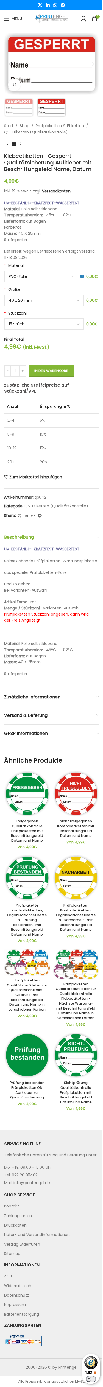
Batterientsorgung (21, 1314)
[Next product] (20, 144)
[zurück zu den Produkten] (14, 144)
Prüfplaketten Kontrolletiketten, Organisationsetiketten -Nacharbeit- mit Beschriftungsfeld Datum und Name (76, 917)
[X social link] (40, 5)
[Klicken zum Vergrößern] (14, 85)
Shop (24, 125)
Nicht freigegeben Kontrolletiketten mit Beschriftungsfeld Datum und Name (75, 828)
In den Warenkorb (51, 370)
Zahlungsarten (18, 1215)
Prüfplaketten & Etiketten (60, 125)
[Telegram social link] (63, 5)
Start (8, 125)
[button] (9, 63)
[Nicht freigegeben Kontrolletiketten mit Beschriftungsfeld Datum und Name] (76, 794)
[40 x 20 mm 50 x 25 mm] (44, 300)
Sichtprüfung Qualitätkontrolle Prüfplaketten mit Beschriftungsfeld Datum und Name (76, 1092)
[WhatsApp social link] (55, 5)
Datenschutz (16, 1295)
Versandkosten (56, 191)
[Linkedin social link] (47, 5)
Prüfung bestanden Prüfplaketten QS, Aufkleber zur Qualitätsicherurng (27, 1090)
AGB (8, 1276)
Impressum (15, 1305)
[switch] (91, 1379)
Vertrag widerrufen (22, 1244)
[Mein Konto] (83, 18)
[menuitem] (51, 1206)
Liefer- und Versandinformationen (37, 1235)
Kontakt (11, 1206)
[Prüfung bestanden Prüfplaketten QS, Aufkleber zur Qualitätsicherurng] (27, 1055)
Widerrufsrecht (18, 1285)
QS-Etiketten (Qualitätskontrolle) (36, 132)
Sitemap (12, 1254)
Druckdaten (15, 1225)
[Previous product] (7, 144)
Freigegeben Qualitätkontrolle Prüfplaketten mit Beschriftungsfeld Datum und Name (27, 831)
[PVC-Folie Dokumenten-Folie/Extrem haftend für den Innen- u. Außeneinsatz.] (44, 276)
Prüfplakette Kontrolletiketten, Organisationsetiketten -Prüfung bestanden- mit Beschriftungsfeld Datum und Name (27, 920)
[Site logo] (51, 18)
